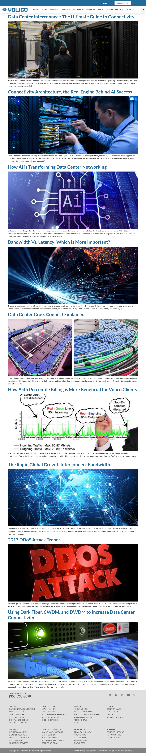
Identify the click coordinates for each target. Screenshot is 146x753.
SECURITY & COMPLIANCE (53, 740)
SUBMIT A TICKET (114, 737)
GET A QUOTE (112, 712)
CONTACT (128, 10)
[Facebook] (116, 695)
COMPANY (64, 10)
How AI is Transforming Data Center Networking (57, 167)
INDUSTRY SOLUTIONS (18, 732)
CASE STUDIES (80, 737)
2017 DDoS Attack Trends (34, 539)
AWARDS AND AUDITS (83, 717)
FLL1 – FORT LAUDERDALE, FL (54, 714)
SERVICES (36, 10)
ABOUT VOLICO (81, 709)
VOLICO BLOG (80, 735)
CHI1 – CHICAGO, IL (50, 720)
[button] (143, 10)
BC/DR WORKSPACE (50, 737)
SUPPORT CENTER (114, 735)
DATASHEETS (79, 743)
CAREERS (78, 723)
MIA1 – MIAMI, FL (49, 709)
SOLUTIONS (14, 729)
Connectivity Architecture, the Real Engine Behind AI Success (70, 92)
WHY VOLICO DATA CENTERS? (87, 714)
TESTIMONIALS (80, 720)
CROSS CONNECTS (49, 735)
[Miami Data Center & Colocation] (134, 695)
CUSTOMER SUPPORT (113, 10)
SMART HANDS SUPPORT (52, 732)
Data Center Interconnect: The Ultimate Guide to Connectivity (71, 16)
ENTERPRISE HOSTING (18, 723)
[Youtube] (128, 695)
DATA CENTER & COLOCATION (22, 709)
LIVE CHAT (111, 714)
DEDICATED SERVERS (18, 717)
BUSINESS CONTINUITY (19, 737)
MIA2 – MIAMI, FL (49, 712)
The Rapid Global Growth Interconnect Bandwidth (59, 464)
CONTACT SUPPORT (115, 732)
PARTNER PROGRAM (93, 10)
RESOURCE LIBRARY (82, 732)
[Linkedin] (110, 695)
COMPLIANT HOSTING (18, 720)
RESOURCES (76, 10)
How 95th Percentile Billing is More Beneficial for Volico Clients (72, 389)
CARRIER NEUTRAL (50, 743)
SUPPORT (111, 729)
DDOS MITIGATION (17, 740)
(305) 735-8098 (20, 696)
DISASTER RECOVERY (18, 735)
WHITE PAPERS (80, 740)
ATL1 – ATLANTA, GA (50, 717)
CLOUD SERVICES (16, 714)
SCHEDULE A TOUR (115, 717)
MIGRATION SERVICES (18, 743)
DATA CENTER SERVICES (52, 729)
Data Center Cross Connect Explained (46, 314)
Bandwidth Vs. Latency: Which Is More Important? (59, 242)
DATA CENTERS (50, 10)
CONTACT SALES (114, 709)
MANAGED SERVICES (18, 712)
